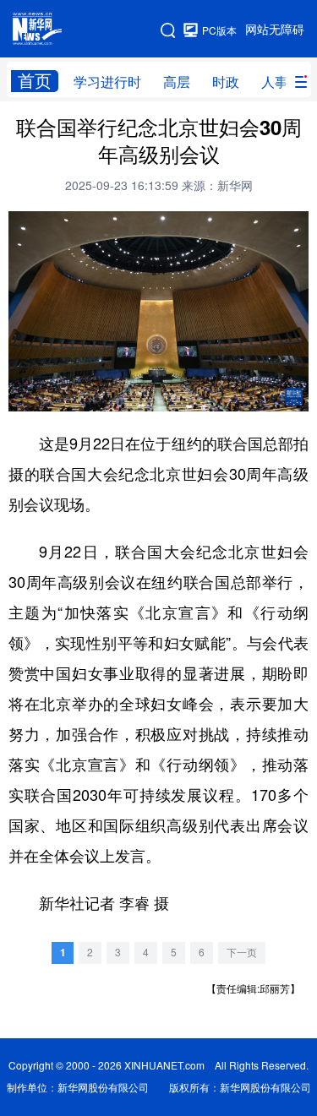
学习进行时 (107, 82)
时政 (225, 82)
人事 (274, 82)
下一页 (242, 952)
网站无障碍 (274, 29)
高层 (176, 82)
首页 (35, 81)
